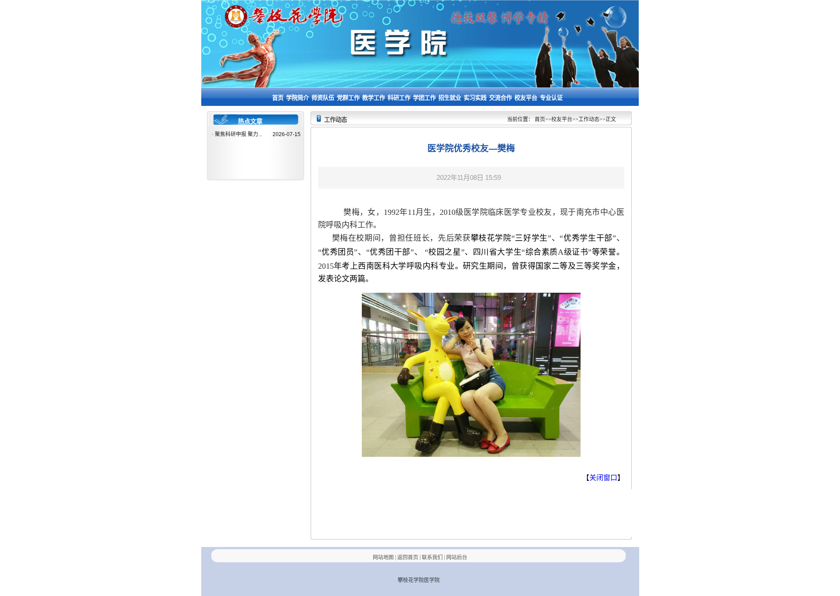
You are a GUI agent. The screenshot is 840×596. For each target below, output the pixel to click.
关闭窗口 (603, 477)
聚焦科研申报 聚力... (238, 134)
